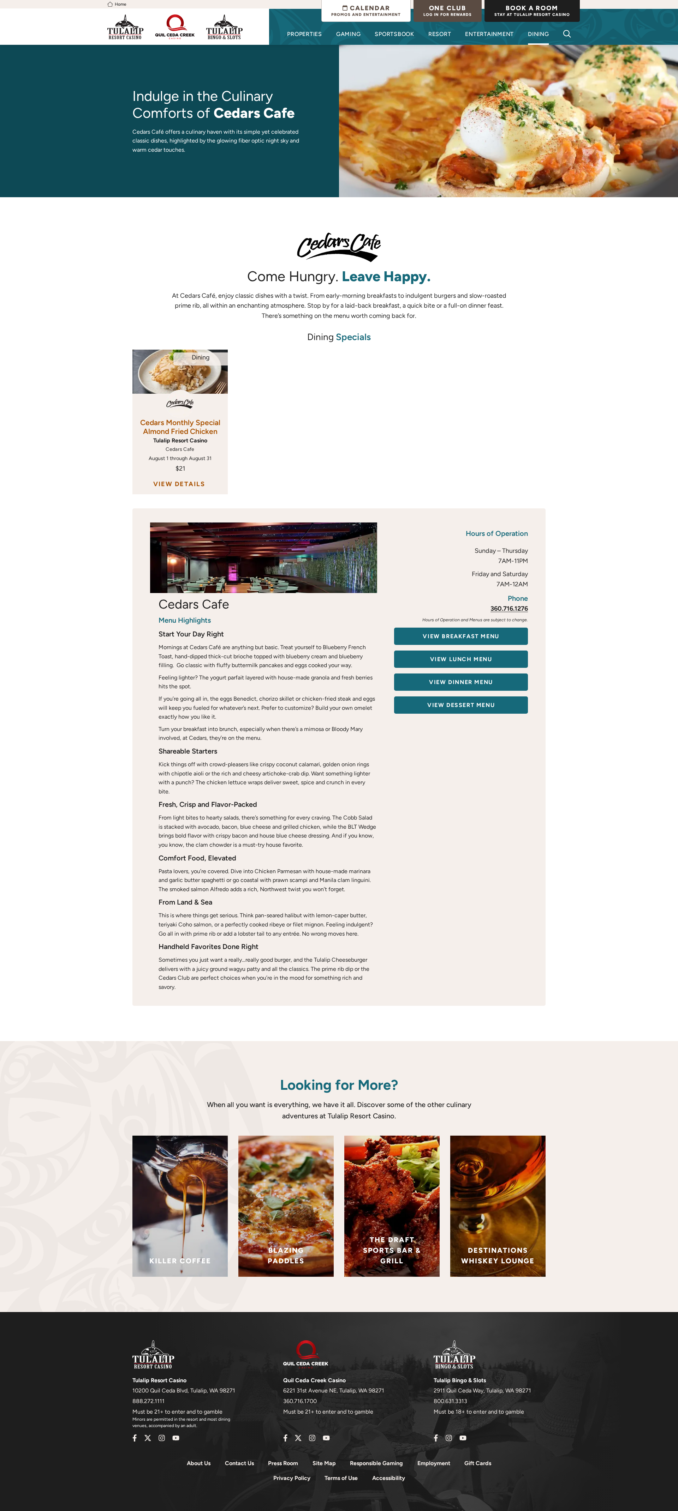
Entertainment (489, 34)
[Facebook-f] (134, 1438)
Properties (304, 34)
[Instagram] (161, 1438)
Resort (439, 34)
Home (120, 4)
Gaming (348, 34)
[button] (567, 34)
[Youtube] (175, 1438)
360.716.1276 (509, 608)
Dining (538, 34)
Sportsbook (394, 34)
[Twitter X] (147, 1438)
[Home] (110, 4)
